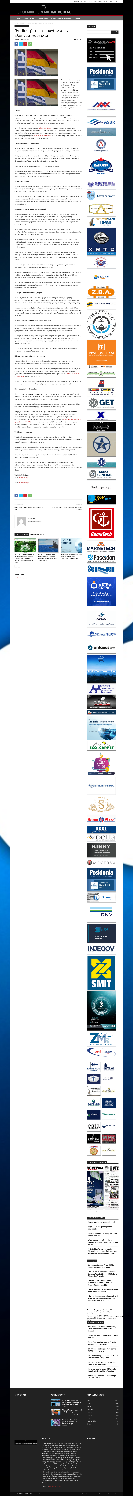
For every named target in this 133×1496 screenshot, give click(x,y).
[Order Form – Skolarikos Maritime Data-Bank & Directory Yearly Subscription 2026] (55, 1402)
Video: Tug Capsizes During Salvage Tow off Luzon (102, 1377)
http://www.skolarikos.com (35, 521)
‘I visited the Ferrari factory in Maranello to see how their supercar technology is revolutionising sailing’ (102, 1251)
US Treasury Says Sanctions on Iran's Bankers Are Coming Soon (103, 1357)
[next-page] (19, 566)
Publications (43, 18)
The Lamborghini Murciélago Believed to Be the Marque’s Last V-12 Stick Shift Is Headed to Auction (103, 1298)
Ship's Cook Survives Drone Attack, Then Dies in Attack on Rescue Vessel (102, 1329)
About (91, 1)
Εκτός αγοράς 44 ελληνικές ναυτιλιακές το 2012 (29, 508)
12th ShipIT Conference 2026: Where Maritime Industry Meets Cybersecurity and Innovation (71, 556)
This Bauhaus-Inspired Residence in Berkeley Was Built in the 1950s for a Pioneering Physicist (102, 1274)
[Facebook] (16, 44)
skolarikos (19, 39)
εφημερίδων (109, 1212)
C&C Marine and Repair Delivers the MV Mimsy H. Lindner (102, 1350)
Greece (22, 26)
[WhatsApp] (30, 44)
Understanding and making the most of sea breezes (102, 1234)
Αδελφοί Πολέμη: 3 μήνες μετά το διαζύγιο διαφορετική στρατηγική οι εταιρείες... (72, 1412)
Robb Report (92, 1261)
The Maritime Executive (95, 1322)
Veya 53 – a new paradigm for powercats (100, 1228)
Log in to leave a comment (23, 578)
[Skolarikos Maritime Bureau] (66, 9)
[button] (117, 1)
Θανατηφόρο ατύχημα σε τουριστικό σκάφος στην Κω (67, 508)
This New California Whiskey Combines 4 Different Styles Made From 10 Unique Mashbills (101, 1283)
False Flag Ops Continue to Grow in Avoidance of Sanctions (102, 1343)
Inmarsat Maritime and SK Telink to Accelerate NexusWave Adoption (102, 1370)
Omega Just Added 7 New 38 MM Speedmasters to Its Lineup (101, 1266)
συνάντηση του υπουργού (42, 136)
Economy (22, 23)
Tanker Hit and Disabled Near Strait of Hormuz (103, 1336)
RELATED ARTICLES (22, 534)
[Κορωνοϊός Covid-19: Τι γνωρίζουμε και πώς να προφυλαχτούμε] (55, 1422)
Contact (110, 1)
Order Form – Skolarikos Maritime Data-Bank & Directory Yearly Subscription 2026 (72, 1402)
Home (18, 18)
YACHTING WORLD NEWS (95, 1218)
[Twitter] (21, 44)
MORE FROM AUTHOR (37, 534)
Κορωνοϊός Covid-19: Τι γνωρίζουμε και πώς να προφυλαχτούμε (69, 1421)
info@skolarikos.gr (55, 1486)
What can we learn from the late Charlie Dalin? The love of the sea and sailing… (103, 1242)
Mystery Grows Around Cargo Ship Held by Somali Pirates (101, 1363)
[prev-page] (16, 566)
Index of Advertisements (100, 1)
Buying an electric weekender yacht (102, 1222)
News (27, 26)
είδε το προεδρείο (45, 128)
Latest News (29, 18)
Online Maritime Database (61, 18)
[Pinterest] (25, 44)
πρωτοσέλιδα (101, 1212)
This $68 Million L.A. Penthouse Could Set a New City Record (103, 1290)
